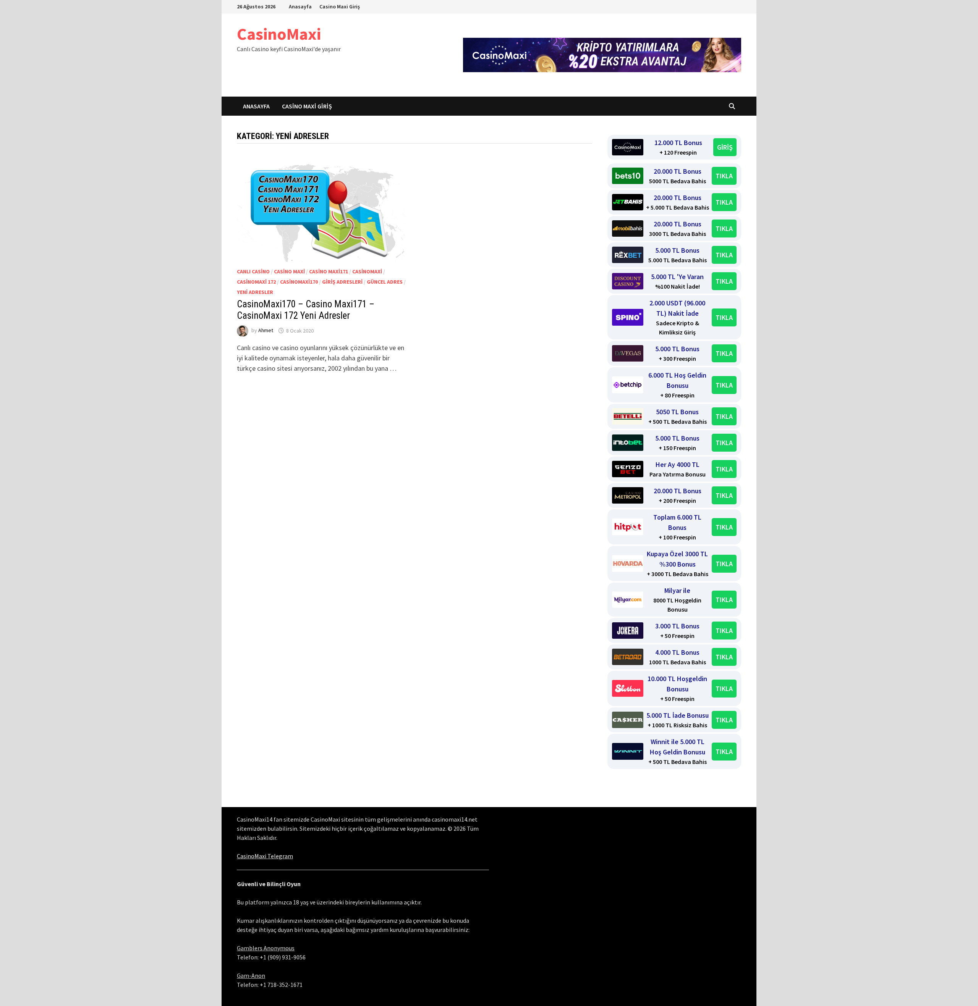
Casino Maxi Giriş (339, 6)
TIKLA (724, 175)
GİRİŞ (725, 147)
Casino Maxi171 (328, 271)
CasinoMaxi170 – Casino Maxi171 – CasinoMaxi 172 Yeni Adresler (305, 310)
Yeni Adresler (255, 292)
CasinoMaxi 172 (256, 281)
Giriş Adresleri (342, 281)
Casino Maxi (289, 271)
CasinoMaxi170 (299, 281)
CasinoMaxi (279, 33)
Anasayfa (300, 6)
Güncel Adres (385, 281)
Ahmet (265, 330)
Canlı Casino (253, 271)
